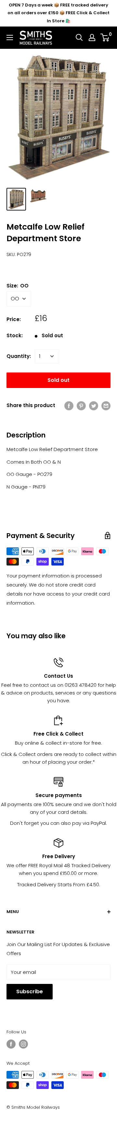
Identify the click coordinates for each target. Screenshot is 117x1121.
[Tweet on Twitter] (93, 405)
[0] (105, 37)
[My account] (92, 37)
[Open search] (79, 37)
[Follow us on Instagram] (23, 1044)
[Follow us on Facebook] (11, 1044)
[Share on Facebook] (68, 405)
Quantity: (18, 356)
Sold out (58, 380)
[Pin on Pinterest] (81, 405)
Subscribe (29, 991)
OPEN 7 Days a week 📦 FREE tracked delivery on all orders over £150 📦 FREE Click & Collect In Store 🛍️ (58, 13)
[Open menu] (9, 37)
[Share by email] (105, 405)
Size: (17, 285)
